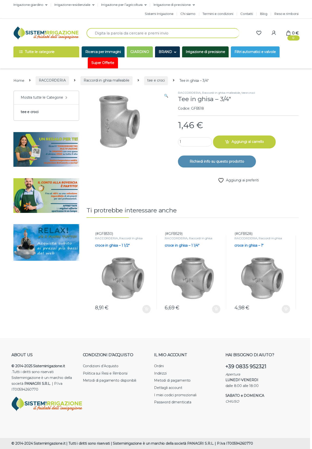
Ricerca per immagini (103, 52)
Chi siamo (187, 14)
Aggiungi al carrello (248, 141)
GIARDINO (139, 52)
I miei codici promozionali (175, 395)
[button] (166, 96)
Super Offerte (102, 63)
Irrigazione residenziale (72, 5)
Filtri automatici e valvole (255, 52)
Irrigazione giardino (28, 5)
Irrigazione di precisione (172, 5)
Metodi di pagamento (172, 380)
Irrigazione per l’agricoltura (122, 5)
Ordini (159, 366)
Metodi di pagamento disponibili (109, 380)
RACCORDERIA (52, 80)
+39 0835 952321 (245, 366)
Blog (263, 14)
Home (18, 80)
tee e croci (156, 80)
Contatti (246, 14)
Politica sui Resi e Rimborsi (105, 373)
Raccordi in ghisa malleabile (106, 80)
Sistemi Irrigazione (159, 14)
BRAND (165, 52)
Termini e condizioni (218, 14)
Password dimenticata (172, 402)
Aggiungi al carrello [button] (143, 309)
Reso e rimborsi (286, 14)
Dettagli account (168, 388)
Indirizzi (160, 373)
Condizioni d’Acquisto (100, 366)
